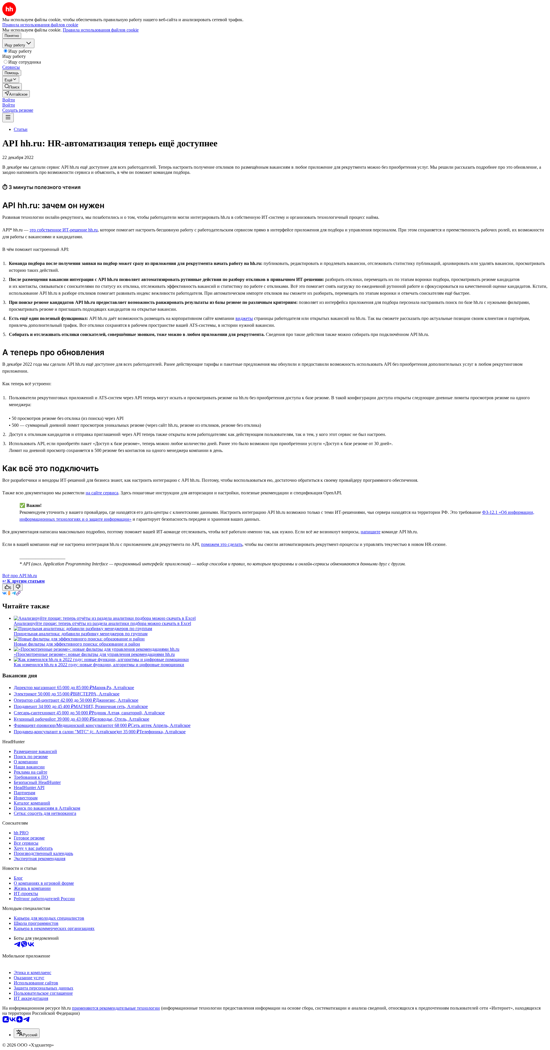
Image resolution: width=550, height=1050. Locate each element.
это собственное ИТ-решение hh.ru (64, 229)
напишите (370, 531)
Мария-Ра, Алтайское (113, 687)
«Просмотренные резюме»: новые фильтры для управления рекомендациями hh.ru (94, 654)
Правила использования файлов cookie (101, 29)
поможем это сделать (221, 544)
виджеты (244, 318)
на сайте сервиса (102, 492)
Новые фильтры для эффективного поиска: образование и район (77, 644)
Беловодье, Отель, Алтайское (120, 719)
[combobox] (27, 1033)
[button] (8, 99)
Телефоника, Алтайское (162, 731)
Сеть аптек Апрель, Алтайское (160, 725)
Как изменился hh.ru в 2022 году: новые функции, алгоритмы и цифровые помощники (99, 664)
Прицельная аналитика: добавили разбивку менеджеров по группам (81, 633)
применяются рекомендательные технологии (116, 1008)
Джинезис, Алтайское (117, 700)
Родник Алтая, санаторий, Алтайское (128, 712)
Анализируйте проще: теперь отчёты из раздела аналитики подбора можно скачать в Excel (102, 623)
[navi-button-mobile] (8, 117)
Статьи (21, 129)
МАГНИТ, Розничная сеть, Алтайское (111, 706)
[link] (12, 86)
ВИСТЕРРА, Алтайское (96, 693)
